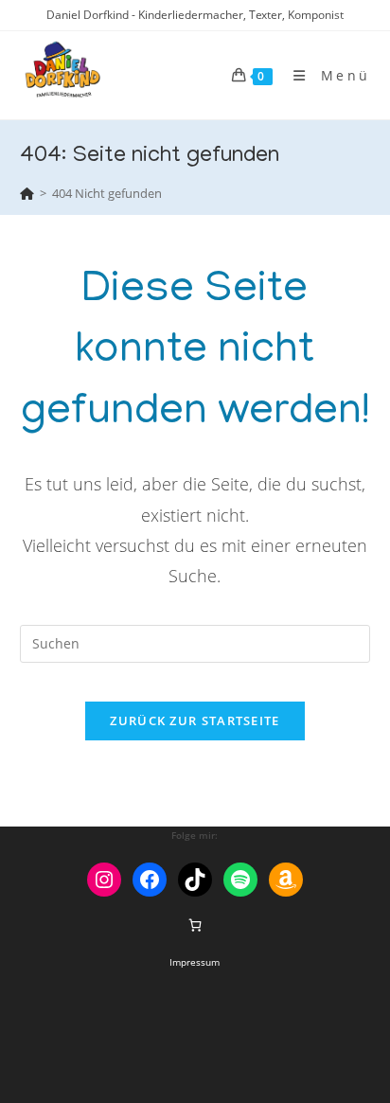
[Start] (27, 193)
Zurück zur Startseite (194, 720)
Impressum (194, 962)
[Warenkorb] (195, 925)
